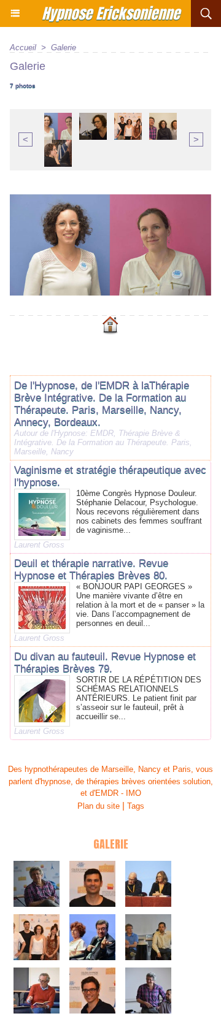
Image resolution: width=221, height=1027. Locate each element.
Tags (135, 806)
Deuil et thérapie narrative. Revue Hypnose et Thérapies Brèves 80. (91, 569)
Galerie (63, 47)
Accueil (23, 47)
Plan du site (98, 806)
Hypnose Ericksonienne (111, 13)
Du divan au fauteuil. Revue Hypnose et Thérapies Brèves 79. (105, 662)
